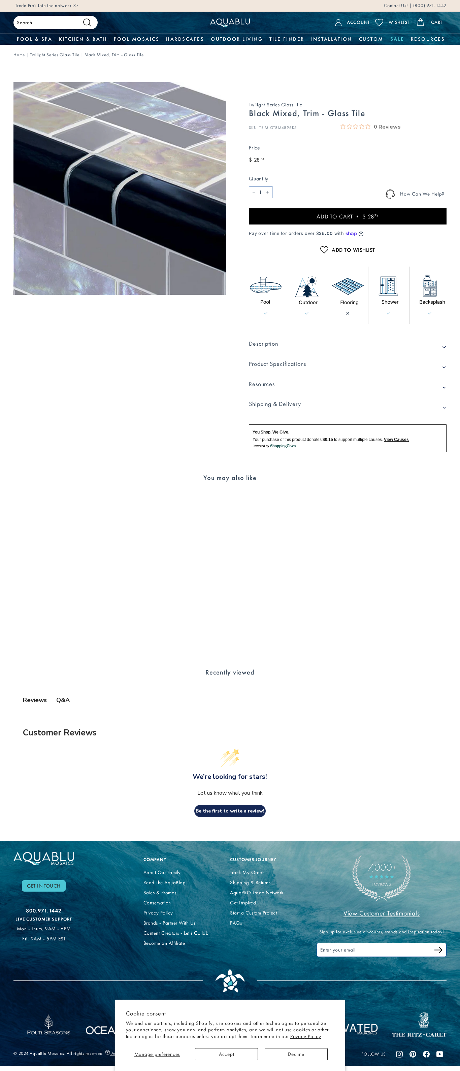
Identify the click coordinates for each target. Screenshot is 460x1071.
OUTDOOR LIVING (237, 39)
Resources (262, 384)
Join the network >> (58, 5)
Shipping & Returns (250, 882)
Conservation (157, 903)
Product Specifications (277, 364)
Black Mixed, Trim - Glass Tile (114, 54)
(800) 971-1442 (429, 5)
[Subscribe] (438, 951)
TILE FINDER (286, 39)
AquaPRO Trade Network (257, 893)
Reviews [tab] (35, 700)
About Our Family (162, 872)
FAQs (236, 923)
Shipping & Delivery (275, 404)
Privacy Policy (305, 1036)
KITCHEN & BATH (83, 39)
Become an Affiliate (164, 943)
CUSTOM (371, 39)
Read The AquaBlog (164, 882)
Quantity (258, 178)
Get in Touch (44, 886)
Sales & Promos (159, 893)
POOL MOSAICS (136, 39)
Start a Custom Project (253, 913)
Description (263, 343)
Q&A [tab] (63, 700)
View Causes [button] (396, 439)
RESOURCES (428, 39)
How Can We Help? (421, 194)
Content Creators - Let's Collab (176, 933)
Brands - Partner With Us (169, 923)
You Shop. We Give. (271, 432)
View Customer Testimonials (381, 913)
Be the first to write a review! (230, 811)
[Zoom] (119, 188)
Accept (226, 1054)
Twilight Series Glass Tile (54, 54)
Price (254, 147)
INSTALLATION (331, 39)
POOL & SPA (34, 39)
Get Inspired (243, 903)
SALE (397, 39)
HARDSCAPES (185, 39)
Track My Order (247, 872)
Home (19, 54)
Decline (296, 1054)
